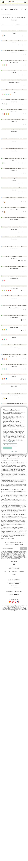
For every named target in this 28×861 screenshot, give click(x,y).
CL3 (25, 35)
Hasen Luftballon (14, 268)
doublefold (25, 163)
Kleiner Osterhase (14, 327)
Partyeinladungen (13, 458)
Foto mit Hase (14, 121)
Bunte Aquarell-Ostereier (14, 82)
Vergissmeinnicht (14, 219)
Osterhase (14, 376)
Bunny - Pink (14, 386)
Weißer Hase (14, 229)
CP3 (25, 55)
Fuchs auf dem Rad (14, 209)
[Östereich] (15, 601)
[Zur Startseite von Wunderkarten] (11, 9)
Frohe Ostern (14, 239)
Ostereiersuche (14, 170)
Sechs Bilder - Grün (14, 288)
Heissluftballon (14, 249)
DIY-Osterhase (14, 43)
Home (2, 14)
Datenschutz (21, 571)
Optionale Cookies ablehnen (10, 444)
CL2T (22, 35)
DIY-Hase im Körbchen (14, 307)
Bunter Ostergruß (14, 278)
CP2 (23, 55)
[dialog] (14, 430)
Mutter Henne (14, 52)
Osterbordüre (14, 366)
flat (19, 163)
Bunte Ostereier (14, 160)
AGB (5, 571)
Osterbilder (14, 151)
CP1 (21, 55)
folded (22, 163)
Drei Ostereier (14, 258)
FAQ (9, 571)
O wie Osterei (14, 131)
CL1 (19, 35)
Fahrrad (14, 190)
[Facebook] (14, 565)
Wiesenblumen (14, 298)
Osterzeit (14, 141)
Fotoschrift (14, 72)
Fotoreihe (14, 33)
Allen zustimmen (7, 448)
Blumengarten (14, 102)
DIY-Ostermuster (14, 347)
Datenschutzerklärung (10, 441)
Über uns (14, 574)
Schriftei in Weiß (14, 396)
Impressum (14, 571)
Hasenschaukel (14, 200)
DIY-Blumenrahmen (14, 317)
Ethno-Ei (14, 337)
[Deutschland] (10, 601)
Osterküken (14, 406)
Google (5, 435)
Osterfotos (14, 180)
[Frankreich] (18, 601)
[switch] (25, 2)
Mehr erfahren (14, 451)
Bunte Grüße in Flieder (14, 356)
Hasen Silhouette (14, 62)
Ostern (5, 14)
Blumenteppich (14, 111)
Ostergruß (14, 92)
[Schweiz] (12, 601)
